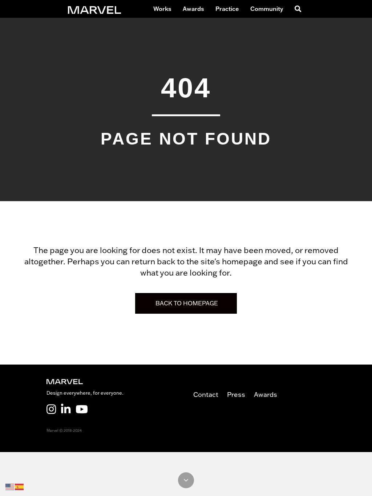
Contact (210, 394)
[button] (296, 9)
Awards (193, 8)
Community (266, 8)
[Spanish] (19, 486)
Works (162, 8)
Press (240, 394)
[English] (10, 486)
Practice (227, 8)
